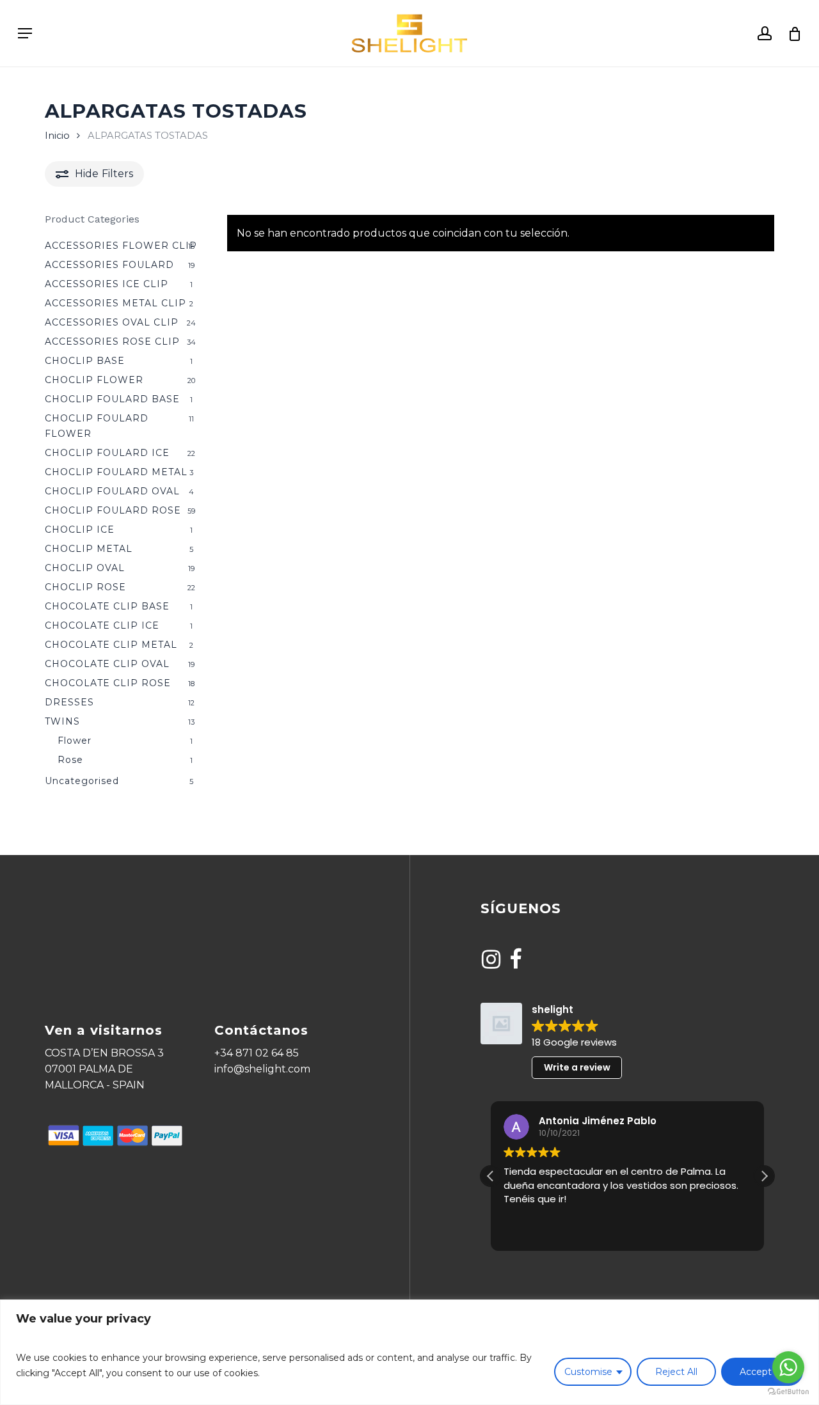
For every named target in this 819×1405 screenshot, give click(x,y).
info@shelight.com (262, 1069)
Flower (74, 740)
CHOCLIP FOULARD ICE (107, 453)
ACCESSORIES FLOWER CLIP (121, 245)
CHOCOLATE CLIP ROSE (108, 683)
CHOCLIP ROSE (85, 587)
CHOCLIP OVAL (85, 568)
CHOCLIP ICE (80, 529)
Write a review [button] (577, 1067)
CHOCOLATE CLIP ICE (102, 625)
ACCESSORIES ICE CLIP (106, 284)
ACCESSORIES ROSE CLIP (112, 341)
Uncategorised (82, 781)
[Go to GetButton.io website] (788, 1392)
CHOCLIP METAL (88, 548)
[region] (409, 1352)
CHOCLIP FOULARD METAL (116, 472)
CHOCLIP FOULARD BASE (112, 399)
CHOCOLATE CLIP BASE (107, 606)
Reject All (676, 1372)
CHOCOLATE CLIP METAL (111, 644)
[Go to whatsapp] (788, 1367)
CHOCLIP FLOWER (94, 380)
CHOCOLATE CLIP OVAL (107, 664)
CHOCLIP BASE (85, 360)
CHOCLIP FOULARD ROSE (113, 510)
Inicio (57, 135)
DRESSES (69, 702)
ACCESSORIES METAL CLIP (115, 303)
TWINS (62, 721)
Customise (588, 1372)
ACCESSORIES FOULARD (109, 265)
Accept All (762, 1372)
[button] (764, 1176)
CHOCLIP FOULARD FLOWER (96, 425)
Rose (70, 759)
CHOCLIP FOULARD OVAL (112, 491)
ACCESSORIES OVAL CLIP (112, 322)
